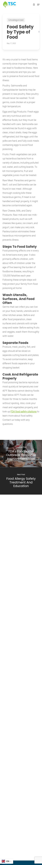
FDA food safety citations (24, 411)
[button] (38, 5)
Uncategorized (15, 20)
